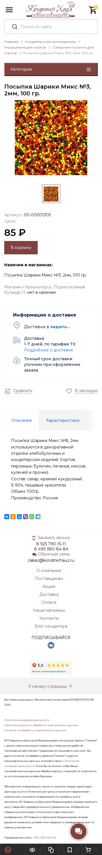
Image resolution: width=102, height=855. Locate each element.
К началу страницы (48, 686)
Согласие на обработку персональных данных (35, 730)
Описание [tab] (21, 420)
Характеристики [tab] (62, 420)
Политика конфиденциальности (26, 720)
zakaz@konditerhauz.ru (51, 560)
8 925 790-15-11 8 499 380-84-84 (51, 546)
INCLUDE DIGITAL (45, 837)
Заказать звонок (53, 537)
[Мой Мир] (19, 516)
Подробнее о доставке (48, 350)
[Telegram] (38, 516)
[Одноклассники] (13, 516)
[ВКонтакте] (6, 516)
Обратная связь (54, 554)
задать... (60, 326)
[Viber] (25, 516)
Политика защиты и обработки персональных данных (41, 725)
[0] (93, 9)
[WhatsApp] (31, 516)
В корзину (20, 247)
